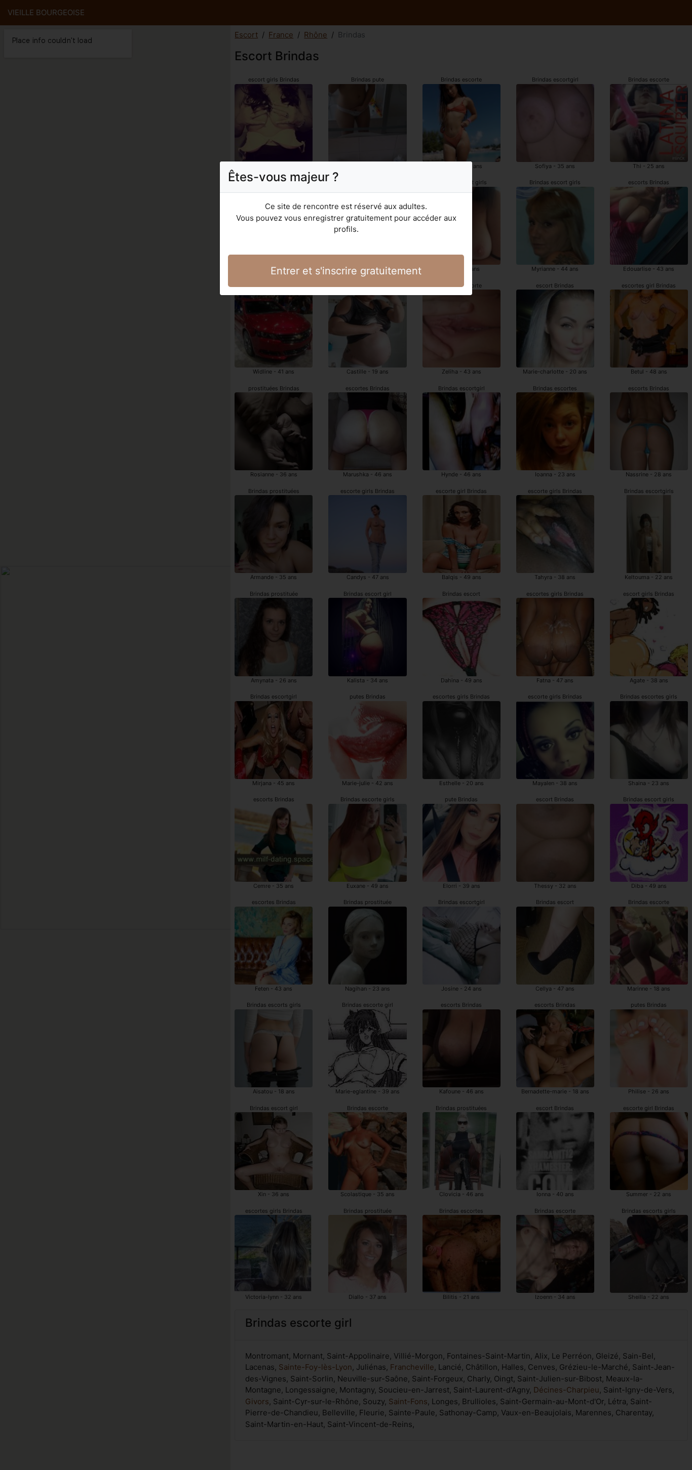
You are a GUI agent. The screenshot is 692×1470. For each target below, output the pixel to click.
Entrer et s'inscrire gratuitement (346, 271)
